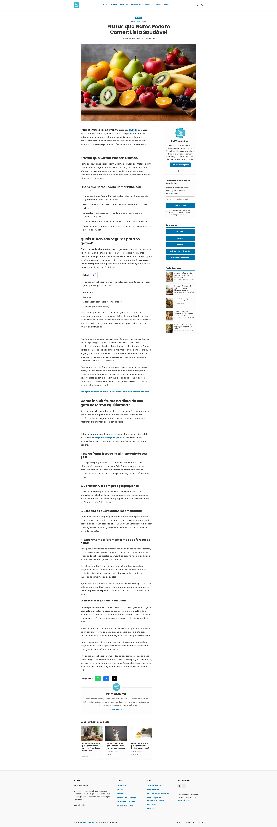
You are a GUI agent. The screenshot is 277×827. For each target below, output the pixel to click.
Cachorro (123, 5)
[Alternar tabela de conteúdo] (92, 275)
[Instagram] (182, 171)
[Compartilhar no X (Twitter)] (114, 678)
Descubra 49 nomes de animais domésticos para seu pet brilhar (183, 275)
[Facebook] (178, 171)
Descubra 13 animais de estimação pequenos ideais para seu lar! (183, 288)
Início (133, 22)
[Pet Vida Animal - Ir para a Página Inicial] (76, 5)
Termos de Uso (154, 785)
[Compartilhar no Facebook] (106, 678)
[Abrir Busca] (197, 4)
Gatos (114, 5)
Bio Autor (151, 804)
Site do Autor (116, 709)
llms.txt (150, 808)
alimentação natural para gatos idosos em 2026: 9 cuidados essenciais (91, 747)
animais (133, 130)
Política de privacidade (158, 793)
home (106, 5)
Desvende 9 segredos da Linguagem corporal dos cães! (183, 327)
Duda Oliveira (183, 800)
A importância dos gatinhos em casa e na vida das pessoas (116, 745)
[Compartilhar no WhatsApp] (98, 678)
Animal (157, 5)
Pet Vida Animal (87, 822)
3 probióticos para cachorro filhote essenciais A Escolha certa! (184, 314)
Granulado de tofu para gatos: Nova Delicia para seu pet (140, 745)
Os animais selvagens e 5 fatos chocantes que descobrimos (183, 301)
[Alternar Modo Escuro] (201, 4)
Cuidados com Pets (126, 802)
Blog (138, 22)
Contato (168, 5)
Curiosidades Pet (125, 806)
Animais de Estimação (141, 5)
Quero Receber (180, 205)
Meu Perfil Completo (180, 165)
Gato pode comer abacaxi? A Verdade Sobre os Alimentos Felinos (115, 391)
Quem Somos (153, 789)
